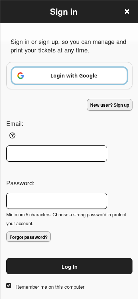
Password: (20, 182)
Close (127, 11)
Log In (69, 266)
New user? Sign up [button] (109, 105)
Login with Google (73, 75)
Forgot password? (28, 237)
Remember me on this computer (49, 286)
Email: (15, 123)
